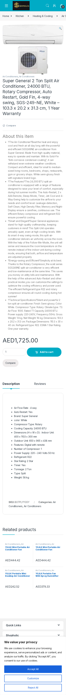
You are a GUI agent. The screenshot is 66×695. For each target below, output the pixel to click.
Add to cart (46, 351)
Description (11, 384)
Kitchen (20, 16)
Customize (33, 678)
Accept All (33, 669)
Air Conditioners (10, 76)
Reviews (40, 384)
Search (47, 6)
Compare (11, 125)
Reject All (33, 687)
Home (6, 16)
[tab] (11, 385)
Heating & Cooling (43, 16)
